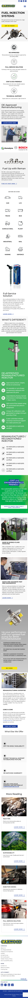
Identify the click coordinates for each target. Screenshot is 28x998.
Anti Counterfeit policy (7, 960)
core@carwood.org (7, 720)
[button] (25, 6)
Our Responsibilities (6, 949)
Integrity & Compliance (7, 951)
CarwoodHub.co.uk (11, 786)
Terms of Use (7, 994)
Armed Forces (4, 955)
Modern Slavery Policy (6, 959)
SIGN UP (23, 979)
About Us (3, 948)
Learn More (18, 827)
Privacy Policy (15, 994)
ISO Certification (5, 957)
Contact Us (4, 965)
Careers (3, 953)
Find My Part (4, 969)
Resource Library (5, 967)
